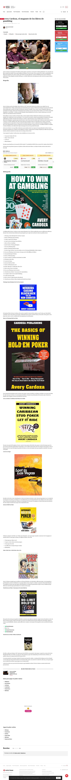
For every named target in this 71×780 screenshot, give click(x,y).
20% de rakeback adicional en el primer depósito (61, 35)
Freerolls (32, 11)
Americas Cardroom (60, 33)
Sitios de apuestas (23, 765)
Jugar (16, 167)
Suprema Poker (8, 739)
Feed (4, 11)
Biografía (5, 34)
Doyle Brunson (9, 626)
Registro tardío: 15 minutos (25, 164)
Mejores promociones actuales (28, 668)
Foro (40, 11)
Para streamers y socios (7, 774)
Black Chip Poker (60, 44)
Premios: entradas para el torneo (9, 164)
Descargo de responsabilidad (47, 771)
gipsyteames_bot (65, 769)
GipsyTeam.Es (10, 772)
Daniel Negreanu (10, 629)
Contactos (43, 769)
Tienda (36, 11)
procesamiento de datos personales (31, 778)
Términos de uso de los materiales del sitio (26, 769)
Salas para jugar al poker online (21, 34)
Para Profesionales (25, 11)
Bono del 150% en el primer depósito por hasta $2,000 (60, 24)
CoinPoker (60, 22)
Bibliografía (11, 34)
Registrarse (23, 753)
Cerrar (58, 777)
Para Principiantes (16, 11)
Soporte (64, 765)
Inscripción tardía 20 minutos (42, 164)
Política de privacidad (45, 774)
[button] (53, 161)
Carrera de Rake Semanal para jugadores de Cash (13, 672)
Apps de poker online (33, 34)
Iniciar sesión (17, 753)
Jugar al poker (9, 11)
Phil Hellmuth (9, 631)
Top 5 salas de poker (60, 19)
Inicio (4, 765)
